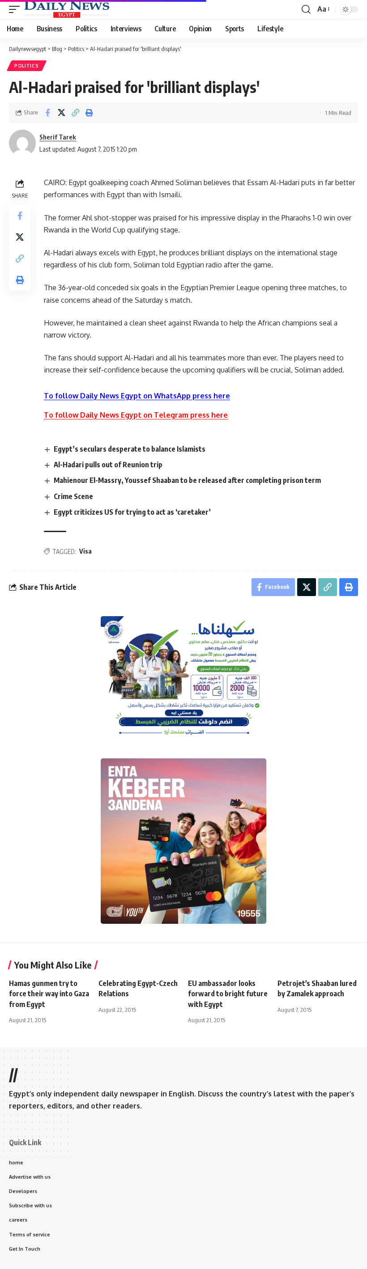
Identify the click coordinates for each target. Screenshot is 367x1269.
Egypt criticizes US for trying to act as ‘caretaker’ (132, 512)
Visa (85, 551)
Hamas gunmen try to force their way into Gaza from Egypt (49, 993)
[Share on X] (61, 113)
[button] (16, 9)
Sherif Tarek (57, 137)
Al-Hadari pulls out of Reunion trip (108, 464)
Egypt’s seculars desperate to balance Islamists (129, 448)
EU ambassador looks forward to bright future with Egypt (228, 993)
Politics (26, 65)
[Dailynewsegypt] (66, 9)
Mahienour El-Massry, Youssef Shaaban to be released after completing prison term (187, 480)
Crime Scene (73, 496)
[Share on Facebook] (47, 113)
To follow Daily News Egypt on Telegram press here (136, 414)
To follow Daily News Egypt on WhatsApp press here (137, 395)
